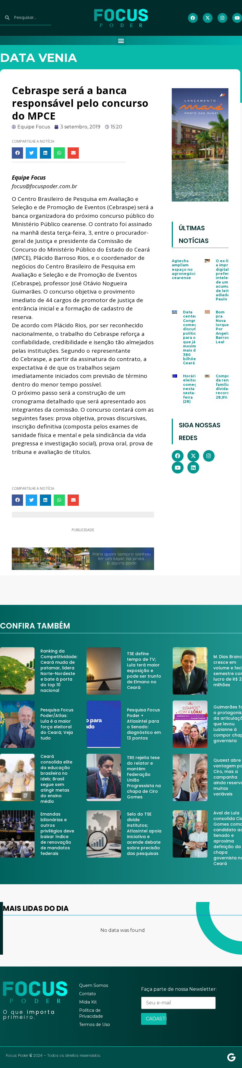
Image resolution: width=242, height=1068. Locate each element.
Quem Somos (93, 985)
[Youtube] (237, 18)
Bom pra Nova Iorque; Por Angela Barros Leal (223, 327)
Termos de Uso (94, 1024)
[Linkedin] (193, 467)
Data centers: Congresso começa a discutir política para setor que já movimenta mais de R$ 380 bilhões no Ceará (194, 337)
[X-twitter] (207, 18)
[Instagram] (222, 18)
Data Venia (38, 57)
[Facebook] (193, 18)
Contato (87, 993)
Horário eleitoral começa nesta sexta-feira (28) (191, 389)
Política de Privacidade (91, 1013)
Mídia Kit (88, 1002)
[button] (121, 41)
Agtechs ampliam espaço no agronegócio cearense (185, 269)
